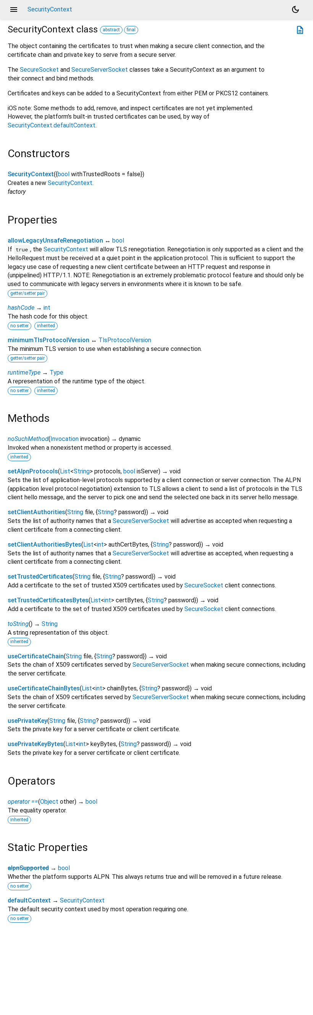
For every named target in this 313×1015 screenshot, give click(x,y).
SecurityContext (31, 174)
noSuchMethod (28, 438)
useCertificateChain (36, 656)
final (131, 29)
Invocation (64, 438)
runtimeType (24, 372)
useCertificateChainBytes (44, 688)
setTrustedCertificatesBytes (48, 600)
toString (18, 623)
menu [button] (13, 9)
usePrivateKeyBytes (35, 744)
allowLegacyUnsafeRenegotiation (55, 240)
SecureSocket (39, 69)
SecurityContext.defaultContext (51, 125)
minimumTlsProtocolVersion (48, 340)
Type (56, 372)
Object (49, 801)
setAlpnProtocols (33, 471)
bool (63, 174)
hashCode (21, 307)
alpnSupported (28, 868)
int (47, 307)
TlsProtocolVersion (124, 340)
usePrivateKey (27, 720)
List (65, 471)
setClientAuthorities (36, 512)
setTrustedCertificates (40, 576)
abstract (111, 29)
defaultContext (29, 900)
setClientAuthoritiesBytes (44, 544)
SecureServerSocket (99, 69)
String (82, 471)
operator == (23, 801)
